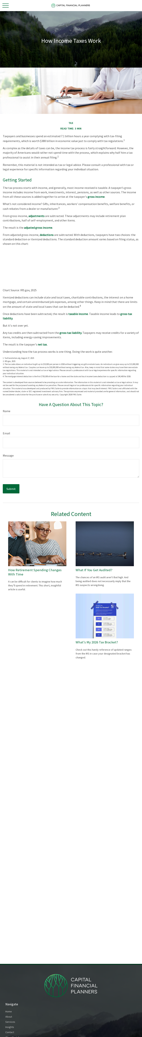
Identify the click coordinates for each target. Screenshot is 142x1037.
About (8, 1016)
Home (8, 1011)
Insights (9, 1027)
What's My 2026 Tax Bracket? (97, 642)
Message (8, 455)
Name (6, 411)
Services (10, 1021)
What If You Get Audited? (94, 570)
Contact (9, 1032)
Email (6, 433)
